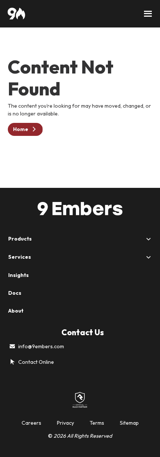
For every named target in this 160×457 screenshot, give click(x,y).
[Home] (16, 14)
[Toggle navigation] (148, 14)
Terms (97, 423)
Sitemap (129, 423)
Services (19, 257)
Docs (14, 293)
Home (20, 129)
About (15, 310)
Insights (18, 275)
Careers (31, 423)
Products (20, 238)
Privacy (65, 423)
